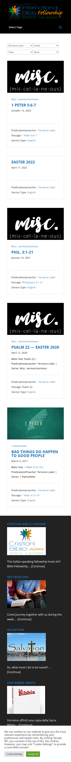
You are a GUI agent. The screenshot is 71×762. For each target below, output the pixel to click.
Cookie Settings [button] (14, 754)
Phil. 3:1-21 (22, 252)
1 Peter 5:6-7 (23, 105)
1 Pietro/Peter (19, 446)
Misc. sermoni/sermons (24, 99)
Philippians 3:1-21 (32, 282)
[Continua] (25, 725)
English (31, 140)
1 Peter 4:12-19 (32, 467)
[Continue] (38, 566)
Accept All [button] (33, 754)
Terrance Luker (46, 130)
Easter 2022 (23, 161)
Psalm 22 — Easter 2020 (35, 347)
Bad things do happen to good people (34, 453)
